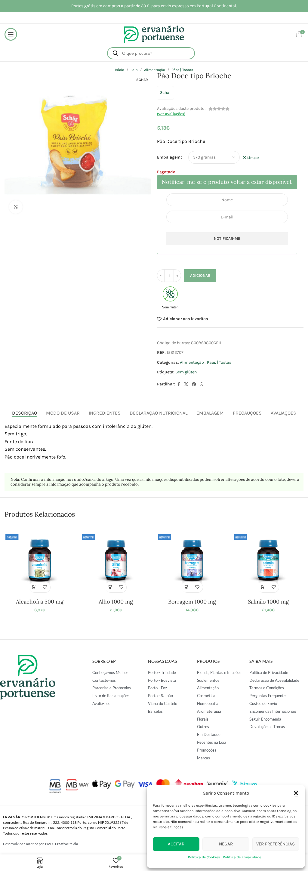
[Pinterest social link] (194, 384)
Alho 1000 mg (116, 601)
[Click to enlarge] (16, 207)
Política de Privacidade (242, 857)
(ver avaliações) (171, 113)
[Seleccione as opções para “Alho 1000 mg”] (110, 587)
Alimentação (192, 362)
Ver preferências (275, 844)
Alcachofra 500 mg (39, 601)
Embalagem (168, 157)
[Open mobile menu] (11, 34)
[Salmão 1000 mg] (268, 560)
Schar (165, 92)
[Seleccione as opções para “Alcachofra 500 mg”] (34, 587)
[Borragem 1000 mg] (192, 560)
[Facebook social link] (178, 384)
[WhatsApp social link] (201, 384)
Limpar (253, 158)
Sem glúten (186, 372)
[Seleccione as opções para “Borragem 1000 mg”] (187, 587)
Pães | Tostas (219, 362)
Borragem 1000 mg (192, 601)
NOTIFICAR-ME (227, 238)
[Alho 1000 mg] (116, 560)
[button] (296, 793)
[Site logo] (154, 33)
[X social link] (186, 384)
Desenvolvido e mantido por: (40, 844)
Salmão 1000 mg (268, 601)
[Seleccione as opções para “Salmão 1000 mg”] (263, 587)
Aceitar (176, 844)
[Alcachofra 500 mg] (40, 560)
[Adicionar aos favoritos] (45, 587)
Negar (226, 844)
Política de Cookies (204, 857)
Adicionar (200, 275)
